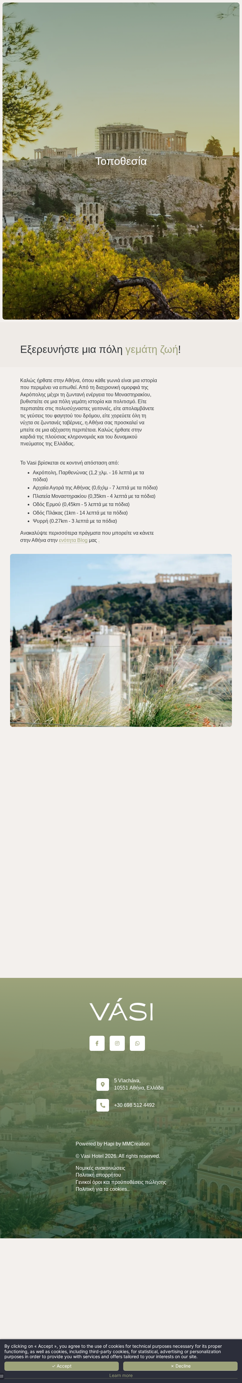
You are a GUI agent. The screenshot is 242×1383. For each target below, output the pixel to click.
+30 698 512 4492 (134, 1105)
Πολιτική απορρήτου (98, 1175)
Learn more (121, 1375)
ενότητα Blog (73, 540)
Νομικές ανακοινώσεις (100, 1168)
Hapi (109, 1143)
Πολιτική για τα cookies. (102, 1189)
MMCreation (136, 1143)
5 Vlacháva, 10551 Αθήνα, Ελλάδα (139, 1084)
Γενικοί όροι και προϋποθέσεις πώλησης (121, 1182)
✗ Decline (180, 1366)
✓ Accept (62, 1366)
